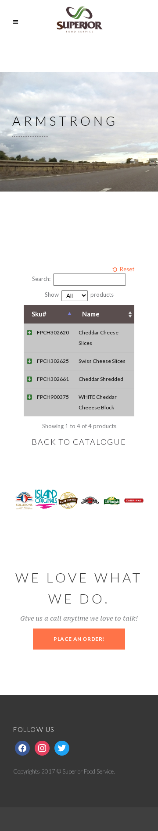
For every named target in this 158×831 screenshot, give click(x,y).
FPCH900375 (53, 397)
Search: (41, 278)
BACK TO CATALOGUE (79, 442)
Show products (79, 294)
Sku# (39, 314)
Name (91, 314)
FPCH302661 (53, 379)
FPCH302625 (53, 361)
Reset (127, 269)
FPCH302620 (53, 332)
